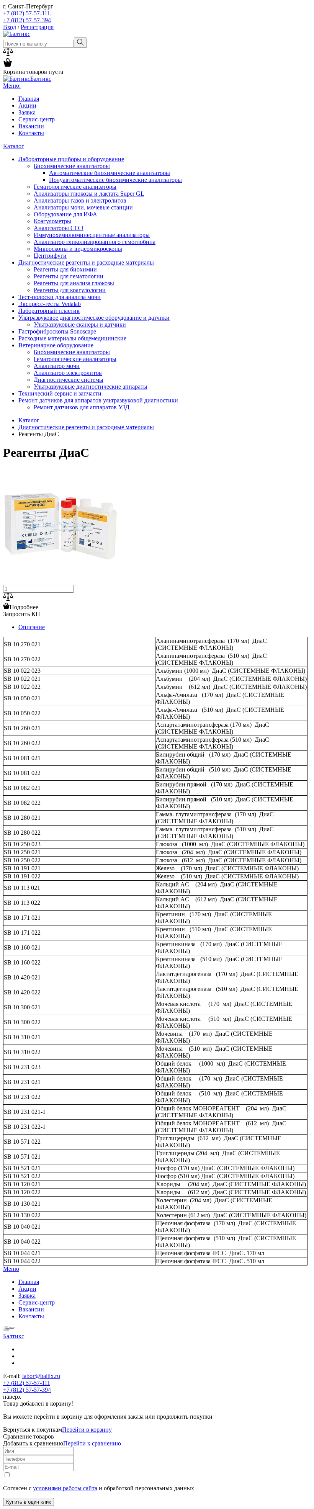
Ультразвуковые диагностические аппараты (90, 386)
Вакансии (31, 126)
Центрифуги (50, 255)
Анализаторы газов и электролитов (80, 200)
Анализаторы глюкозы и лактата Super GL (89, 193)
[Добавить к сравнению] (8, 599)
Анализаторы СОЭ (58, 228)
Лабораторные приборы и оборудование (71, 159)
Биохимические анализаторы (72, 166)
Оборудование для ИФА (65, 214)
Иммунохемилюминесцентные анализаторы (92, 235)
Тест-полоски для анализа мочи (59, 297)
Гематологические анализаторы (75, 186)
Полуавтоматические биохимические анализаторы (115, 180)
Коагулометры (52, 221)
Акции (27, 105)
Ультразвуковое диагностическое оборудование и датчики (94, 317)
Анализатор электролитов (68, 372)
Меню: (12, 85)
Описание (31, 627)
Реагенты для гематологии (68, 276)
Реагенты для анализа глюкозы (74, 283)
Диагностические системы (68, 379)
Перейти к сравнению (92, 1443)
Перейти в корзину (87, 1429)
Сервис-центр (36, 119)
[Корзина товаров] (7, 65)
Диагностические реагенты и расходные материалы (86, 262)
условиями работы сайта (65, 1488)
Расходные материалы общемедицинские (72, 338)
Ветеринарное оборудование (55, 345)
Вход (9, 27)
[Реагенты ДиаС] (60, 581)
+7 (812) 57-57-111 (26, 13)
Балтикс (13, 1336)
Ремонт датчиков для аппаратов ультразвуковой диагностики (98, 400)
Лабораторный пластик (49, 310)
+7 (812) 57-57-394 (27, 20)
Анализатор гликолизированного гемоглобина (94, 242)
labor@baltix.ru (41, 1376)
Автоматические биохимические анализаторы (109, 173)
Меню (11, 1268)
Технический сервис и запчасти (59, 393)
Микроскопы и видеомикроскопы (78, 248)
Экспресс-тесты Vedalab (49, 304)
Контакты (31, 133)
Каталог (13, 146)
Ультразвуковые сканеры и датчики (80, 324)
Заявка (27, 112)
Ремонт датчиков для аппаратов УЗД (81, 407)
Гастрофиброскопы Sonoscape (57, 331)
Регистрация (37, 27)
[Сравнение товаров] (8, 54)
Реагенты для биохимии (65, 269)
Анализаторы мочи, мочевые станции (83, 207)
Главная (28, 98)
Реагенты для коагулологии (70, 290)
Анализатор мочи (57, 366)
